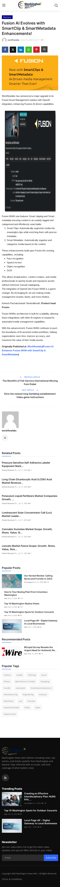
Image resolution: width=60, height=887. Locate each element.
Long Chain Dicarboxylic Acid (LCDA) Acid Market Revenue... (27, 481)
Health (19, 675)
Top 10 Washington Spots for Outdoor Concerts (29, 612)
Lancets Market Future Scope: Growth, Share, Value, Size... (28, 547)
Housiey (31, 701)
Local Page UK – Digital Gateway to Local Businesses (40, 622)
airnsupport (29, 582)
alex (5, 598)
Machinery (9, 701)
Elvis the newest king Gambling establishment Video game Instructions (30, 395)
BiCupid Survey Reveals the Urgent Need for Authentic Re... (40, 649)
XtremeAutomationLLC (41, 688)
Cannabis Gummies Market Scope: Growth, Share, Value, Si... (27, 531)
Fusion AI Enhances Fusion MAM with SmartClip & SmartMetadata (27, 350)
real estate (20, 688)
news (37, 707)
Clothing (32, 675)
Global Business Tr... (10, 470)
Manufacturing (10, 694)
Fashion (7, 675)
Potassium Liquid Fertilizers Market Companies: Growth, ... (30, 497)
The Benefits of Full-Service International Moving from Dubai (30, 382)
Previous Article (32, 377)
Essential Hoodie (11, 707)
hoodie (7, 688)
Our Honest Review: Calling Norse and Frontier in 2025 (38, 577)
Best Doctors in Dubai (25, 681)
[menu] (4, 5)
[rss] (5, 777)
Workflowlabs (35, 346)
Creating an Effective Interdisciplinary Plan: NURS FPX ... (40, 796)
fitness (7, 681)
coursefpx (28, 803)
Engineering (28, 694)
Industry (43, 694)
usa (20, 701)
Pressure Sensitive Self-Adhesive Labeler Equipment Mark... (26, 464)
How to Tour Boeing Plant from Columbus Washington (26, 593)
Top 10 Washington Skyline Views (21, 603)
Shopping (44, 681)
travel (43, 675)
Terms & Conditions (12, 879)
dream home (10, 714)
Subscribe (51, 857)
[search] (56, 5)
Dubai (27, 707)
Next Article (28, 390)
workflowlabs (9, 430)
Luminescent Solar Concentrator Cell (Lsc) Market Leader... (27, 514)
